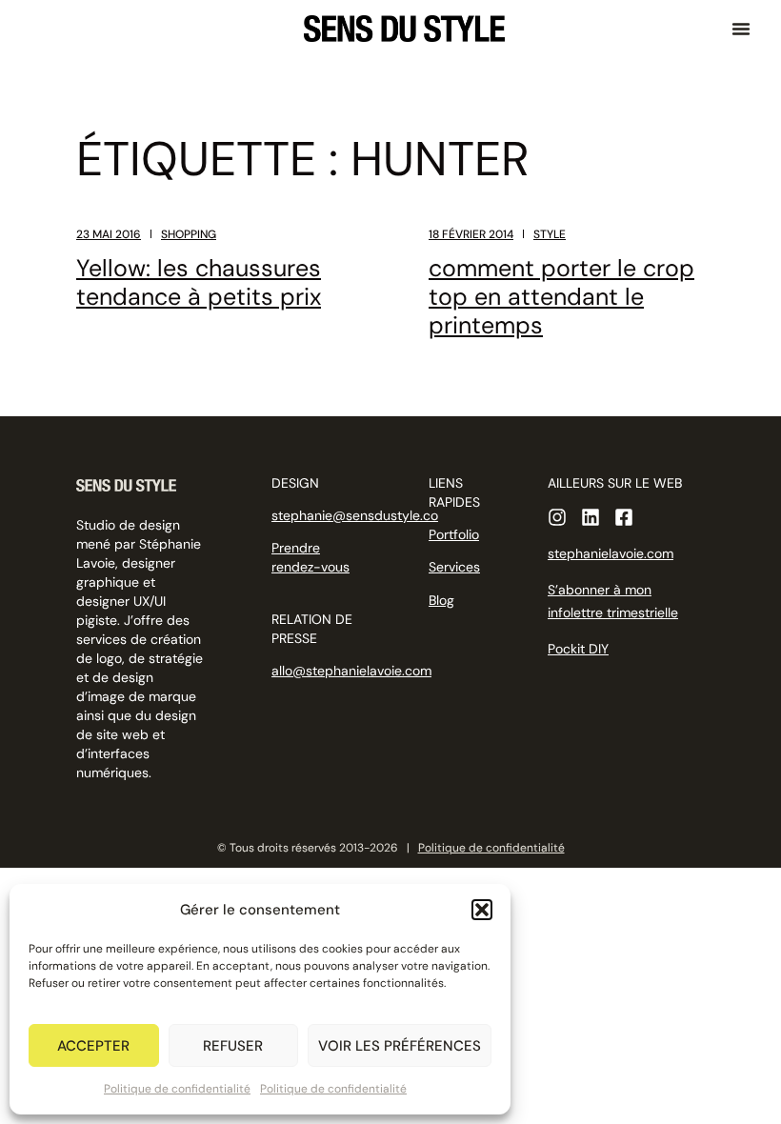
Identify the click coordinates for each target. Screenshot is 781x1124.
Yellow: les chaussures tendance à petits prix (198, 282)
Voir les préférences (399, 1045)
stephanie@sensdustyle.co (354, 515)
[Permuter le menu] (741, 28)
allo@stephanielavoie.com (351, 670)
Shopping (188, 234)
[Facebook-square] (623, 517)
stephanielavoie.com (610, 553)
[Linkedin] (590, 517)
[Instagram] (557, 517)
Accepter (93, 1045)
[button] (481, 909)
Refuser (233, 1045)
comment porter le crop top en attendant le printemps (561, 296)
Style (549, 234)
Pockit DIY (578, 648)
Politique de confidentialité (177, 1088)
